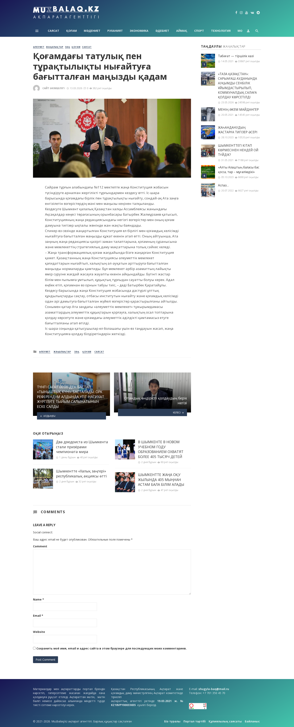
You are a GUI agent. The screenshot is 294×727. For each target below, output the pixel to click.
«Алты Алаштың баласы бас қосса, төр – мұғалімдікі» (238, 169)
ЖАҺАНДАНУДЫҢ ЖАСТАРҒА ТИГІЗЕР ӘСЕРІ (237, 129)
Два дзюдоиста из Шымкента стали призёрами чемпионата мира (82, 446)
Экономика (139, 31)
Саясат (53, 31)
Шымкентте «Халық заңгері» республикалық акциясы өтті (81, 473)
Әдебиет (162, 31)
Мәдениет (92, 31)
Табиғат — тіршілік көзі (236, 56)
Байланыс (252, 721)
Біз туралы (172, 721)
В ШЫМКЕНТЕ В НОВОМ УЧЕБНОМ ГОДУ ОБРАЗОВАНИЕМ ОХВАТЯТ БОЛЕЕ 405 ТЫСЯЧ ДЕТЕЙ (160, 449)
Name (38, 599)
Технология (221, 31)
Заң (67, 47)
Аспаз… (223, 185)
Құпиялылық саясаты (225, 721)
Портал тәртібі (194, 721)
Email (38, 615)
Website (39, 632)
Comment (40, 546)
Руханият (115, 31)
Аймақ (181, 31)
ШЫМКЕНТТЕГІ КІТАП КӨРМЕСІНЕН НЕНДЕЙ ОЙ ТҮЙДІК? (238, 150)
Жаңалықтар (54, 47)
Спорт (199, 31)
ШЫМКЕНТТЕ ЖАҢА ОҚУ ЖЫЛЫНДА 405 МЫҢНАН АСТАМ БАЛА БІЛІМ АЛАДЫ (161, 479)
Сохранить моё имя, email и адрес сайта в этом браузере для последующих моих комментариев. (111, 648)
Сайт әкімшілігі (53, 88)
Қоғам (71, 31)
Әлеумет (38, 47)
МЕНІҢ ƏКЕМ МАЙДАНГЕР (238, 110)
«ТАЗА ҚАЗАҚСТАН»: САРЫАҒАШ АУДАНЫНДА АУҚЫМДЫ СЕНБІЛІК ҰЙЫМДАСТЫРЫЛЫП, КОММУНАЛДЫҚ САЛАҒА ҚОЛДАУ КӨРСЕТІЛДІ (237, 85)
